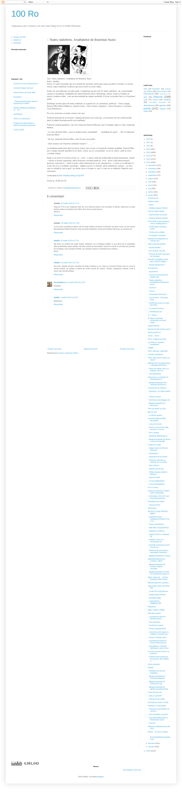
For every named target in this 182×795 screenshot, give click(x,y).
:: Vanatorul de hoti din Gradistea (156, 672)
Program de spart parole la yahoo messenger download (25, 124)
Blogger (101, 777)
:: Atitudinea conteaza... (157, 531)
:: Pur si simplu (153, 433)
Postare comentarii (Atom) (68, 353)
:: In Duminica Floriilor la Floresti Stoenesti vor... (157, 642)
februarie (152, 743)
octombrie (152, 172)
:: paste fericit (153, 272)
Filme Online (162, 91)
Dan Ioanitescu (60, 282)
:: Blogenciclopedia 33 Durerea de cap (156, 683)
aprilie (150, 192)
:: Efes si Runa (153, 466)
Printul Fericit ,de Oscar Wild (24, 93)
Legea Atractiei (153, 326)
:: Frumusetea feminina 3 (157, 294)
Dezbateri (17, 43)
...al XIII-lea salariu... (155, 415)
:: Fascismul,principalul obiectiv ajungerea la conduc (26, 102)
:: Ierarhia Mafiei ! (154, 248)
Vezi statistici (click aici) (132, 770)
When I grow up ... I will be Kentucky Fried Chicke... (158, 578)
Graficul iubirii (153, 201)
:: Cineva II (152, 288)
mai (149, 189)
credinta (167, 99)
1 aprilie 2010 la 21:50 (69, 297)
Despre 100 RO (20, 37)
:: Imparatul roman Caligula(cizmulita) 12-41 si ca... (158, 519)
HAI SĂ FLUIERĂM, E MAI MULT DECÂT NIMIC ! (158, 260)
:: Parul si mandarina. (156, 524)
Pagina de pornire (91, 349)
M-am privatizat (154, 664)
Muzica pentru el (154, 332)
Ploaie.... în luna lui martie (158, 732)
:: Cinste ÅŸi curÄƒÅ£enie (158, 591)
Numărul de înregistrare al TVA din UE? (158, 240)
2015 (148, 146)
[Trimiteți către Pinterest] (97, 188)
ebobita (57, 241)
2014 (148, 149)
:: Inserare (152, 723)
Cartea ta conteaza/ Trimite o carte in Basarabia (159, 492)
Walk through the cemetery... (159, 583)
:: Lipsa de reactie (155, 424)
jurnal (147, 108)
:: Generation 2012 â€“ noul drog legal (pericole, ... (158, 497)
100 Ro (25, 13)
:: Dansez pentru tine (156, 469)
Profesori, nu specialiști (157, 706)
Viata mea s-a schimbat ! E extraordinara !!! (158, 378)
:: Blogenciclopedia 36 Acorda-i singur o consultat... (156, 567)
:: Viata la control (154, 397)
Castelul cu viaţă (154, 445)
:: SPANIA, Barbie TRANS (157, 208)
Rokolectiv (152, 607)
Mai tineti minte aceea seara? (159, 329)
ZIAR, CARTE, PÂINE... (157, 610)
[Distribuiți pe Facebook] (95, 188)
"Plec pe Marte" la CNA (157, 409)
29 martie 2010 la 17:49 (70, 223)
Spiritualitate (163, 94)
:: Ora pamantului (154, 374)
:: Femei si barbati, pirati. (157, 637)
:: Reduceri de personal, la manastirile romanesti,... (158, 551)
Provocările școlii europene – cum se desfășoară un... (159, 222)
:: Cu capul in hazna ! (156, 308)
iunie (150, 185)
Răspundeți (58, 215)
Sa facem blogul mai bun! (23, 88)
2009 (148, 751)
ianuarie (151, 747)
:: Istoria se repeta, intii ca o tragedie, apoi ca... (158, 370)
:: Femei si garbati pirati (157, 629)
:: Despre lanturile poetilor (158, 218)
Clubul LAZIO (19, 130)
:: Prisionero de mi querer (157, 457)
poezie (163, 108)
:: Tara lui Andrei (154, 505)
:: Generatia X (153, 453)
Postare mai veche (127, 349)
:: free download (154, 622)
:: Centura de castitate (156, 232)
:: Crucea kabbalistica (156, 481)
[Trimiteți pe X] (92, 188)
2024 (148, 139)
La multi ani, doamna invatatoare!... (156, 343)
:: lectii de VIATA (154, 477)
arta (145, 97)
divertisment (149, 105)
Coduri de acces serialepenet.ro (26, 84)
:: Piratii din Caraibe (155, 625)
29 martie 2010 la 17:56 (70, 263)
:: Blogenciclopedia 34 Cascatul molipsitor (156, 677)
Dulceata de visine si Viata (158, 702)
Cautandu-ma (153, 198)
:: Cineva (151, 291)
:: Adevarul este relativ (156, 699)
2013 (148, 152)
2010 (148, 162)
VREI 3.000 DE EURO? (157, 244)
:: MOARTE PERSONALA (157, 436)
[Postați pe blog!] (89, 188)
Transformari (153, 268)
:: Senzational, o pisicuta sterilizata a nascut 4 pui (158, 647)
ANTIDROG (18, 114)
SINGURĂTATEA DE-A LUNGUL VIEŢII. (156, 560)
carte (145, 100)
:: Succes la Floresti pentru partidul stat (158, 276)
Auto (145, 89)
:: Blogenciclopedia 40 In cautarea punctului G (157, 384)
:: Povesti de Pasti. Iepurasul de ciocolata (159, 255)
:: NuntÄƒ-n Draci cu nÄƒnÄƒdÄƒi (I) (155, 541)
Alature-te (17, 40)
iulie (150, 182)
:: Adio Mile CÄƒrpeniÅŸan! (158, 528)
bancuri (158, 96)
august (151, 179)
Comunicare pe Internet (157, 388)
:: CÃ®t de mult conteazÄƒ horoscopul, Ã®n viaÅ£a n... (158, 659)
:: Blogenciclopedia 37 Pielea (159, 556)
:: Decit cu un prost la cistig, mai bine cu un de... (158, 428)
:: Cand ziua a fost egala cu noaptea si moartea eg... (158, 633)
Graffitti (150, 348)
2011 (148, 159)
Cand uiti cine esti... (155, 692)
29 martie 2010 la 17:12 (70, 203)
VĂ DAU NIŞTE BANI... (156, 211)
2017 (148, 142)
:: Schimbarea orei (155, 312)
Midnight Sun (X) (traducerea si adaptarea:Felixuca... (159, 364)
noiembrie (152, 169)
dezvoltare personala (158, 102)
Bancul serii (152, 412)
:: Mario (151, 205)
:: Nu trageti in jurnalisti (157, 235)
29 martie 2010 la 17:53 (70, 241)
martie (150, 195)
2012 (148, 156)
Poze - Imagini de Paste (157, 339)
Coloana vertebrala (155, 354)
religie (146, 111)
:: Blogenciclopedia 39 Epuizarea (156, 404)
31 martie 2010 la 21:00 (76, 282)
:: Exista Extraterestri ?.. (157, 265)
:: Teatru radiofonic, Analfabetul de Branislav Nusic (158, 282)
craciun (155, 100)
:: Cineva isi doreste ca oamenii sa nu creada (157, 461)
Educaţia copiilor (154, 613)
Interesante (149, 94)
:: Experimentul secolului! (157, 215)
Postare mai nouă (54, 349)
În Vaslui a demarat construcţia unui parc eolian (157, 320)
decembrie (152, 165)
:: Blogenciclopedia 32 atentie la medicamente (158, 688)
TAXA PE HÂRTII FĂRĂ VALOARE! (157, 420)
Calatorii (168, 89)
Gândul (151, 668)
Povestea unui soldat (156, 502)
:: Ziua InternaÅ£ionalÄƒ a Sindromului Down (158, 719)
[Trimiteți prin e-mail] (87, 188)
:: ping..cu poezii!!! (155, 696)
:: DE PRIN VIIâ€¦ (154, 598)
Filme (149, 91)
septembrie (152, 175)
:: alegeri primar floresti (157, 595)
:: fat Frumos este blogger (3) (159, 400)
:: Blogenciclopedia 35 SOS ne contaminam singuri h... (159, 573)
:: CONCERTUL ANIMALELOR (154, 602)
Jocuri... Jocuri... (154, 336)
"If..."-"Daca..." (153, 315)
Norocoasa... (153, 508)
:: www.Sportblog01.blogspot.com (159, 737)
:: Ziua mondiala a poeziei (158, 714)
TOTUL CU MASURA (22, 119)
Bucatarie (156, 89)
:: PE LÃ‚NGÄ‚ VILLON (156, 251)
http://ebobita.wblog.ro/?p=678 (71, 175)
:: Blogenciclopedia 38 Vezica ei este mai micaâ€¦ (159, 440)
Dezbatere (18, 97)
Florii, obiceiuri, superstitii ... (158, 351)
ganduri (163, 105)
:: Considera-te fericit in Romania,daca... (157, 618)
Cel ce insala (153, 487)
